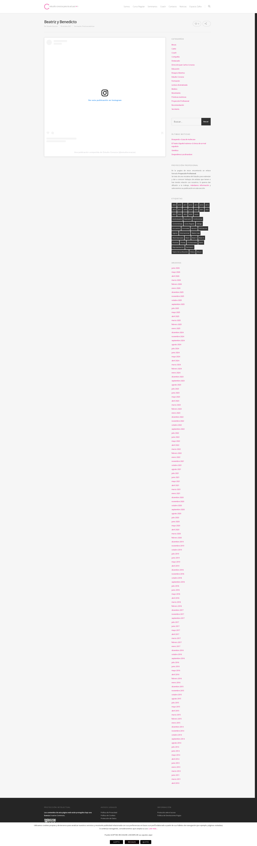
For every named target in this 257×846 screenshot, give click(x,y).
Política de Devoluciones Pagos (169, 815)
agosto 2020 (176, 513)
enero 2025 (176, 328)
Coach (163, 6)
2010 (179, 205)
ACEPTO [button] (116, 842)
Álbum (199, 252)
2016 (174, 210)
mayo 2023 (176, 397)
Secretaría (175, 109)
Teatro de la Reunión (180, 252)
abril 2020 (175, 529)
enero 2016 (176, 682)
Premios (175, 242)
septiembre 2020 (178, 509)
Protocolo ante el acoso (166, 812)
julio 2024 (175, 348)
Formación (78, 26)
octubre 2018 (177, 578)
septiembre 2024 (178, 340)
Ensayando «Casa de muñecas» (183, 139)
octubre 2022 (177, 425)
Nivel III (201, 238)
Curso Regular (189, 224)
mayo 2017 (176, 630)
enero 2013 (176, 767)
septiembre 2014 (178, 739)
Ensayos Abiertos (178, 73)
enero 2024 (176, 373)
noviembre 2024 (178, 336)
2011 (185, 205)
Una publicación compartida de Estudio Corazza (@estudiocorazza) (105, 152)
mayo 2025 (176, 312)
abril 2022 (175, 445)
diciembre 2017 (178, 610)
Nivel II (194, 238)
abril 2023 (175, 401)
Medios (174, 89)
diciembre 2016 (178, 650)
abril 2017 (175, 634)
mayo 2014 (176, 755)
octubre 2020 (177, 505)
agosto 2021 (176, 469)
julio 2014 (175, 747)
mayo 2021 (176, 481)
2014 (201, 205)
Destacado (176, 61)
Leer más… (153, 828)
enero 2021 (176, 493)
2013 (196, 205)
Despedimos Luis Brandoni (182, 154)
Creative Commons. (57, 815)
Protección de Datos (108, 818)
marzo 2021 (176, 489)
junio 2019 (175, 558)
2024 (179, 214)
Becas (174, 45)
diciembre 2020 (178, 497)
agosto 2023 (176, 385)
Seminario (189, 247)
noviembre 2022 (178, 421)
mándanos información (199, 185)
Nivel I (188, 238)
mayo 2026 (176, 272)
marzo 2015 (176, 715)
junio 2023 (175, 393)
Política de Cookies (108, 815)
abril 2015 (175, 711)
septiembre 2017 (178, 618)
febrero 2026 (177, 284)
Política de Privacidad (109, 812)
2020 (196, 210)
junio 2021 (175, 477)
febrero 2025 (177, 324)
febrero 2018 (177, 606)
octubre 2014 (177, 735)
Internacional (184, 233)
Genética (175, 150)
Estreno (194, 228)
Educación (175, 69)
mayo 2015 (176, 707)
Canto (174, 49)
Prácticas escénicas (88, 26)
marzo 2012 (176, 771)
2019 (190, 210)
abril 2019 (175, 566)
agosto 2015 (176, 699)
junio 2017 (175, 626)
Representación (178, 247)
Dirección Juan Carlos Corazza (183, 65)
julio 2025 (175, 308)
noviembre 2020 (178, 501)
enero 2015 (176, 723)
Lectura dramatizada (179, 85)
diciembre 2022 (178, 417)
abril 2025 (175, 316)
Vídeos (192, 252)
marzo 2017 (176, 638)
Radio (201, 242)
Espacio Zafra (195, 6)
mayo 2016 (176, 670)
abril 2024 (175, 360)
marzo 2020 (176, 534)
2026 (190, 214)
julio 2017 (175, 622)
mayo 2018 (176, 594)
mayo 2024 (176, 356)
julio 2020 (175, 517)
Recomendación (178, 105)
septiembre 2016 (178, 658)
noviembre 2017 (178, 614)
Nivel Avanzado (178, 238)
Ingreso (175, 233)
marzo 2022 (176, 449)
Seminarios (152, 6)
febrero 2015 (177, 719)
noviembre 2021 (178, 461)
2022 (207, 210)
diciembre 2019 (178, 542)
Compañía (175, 57)
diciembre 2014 (178, 727)
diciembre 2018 (178, 570)
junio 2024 (175, 352)
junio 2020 (175, 521)
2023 (174, 214)
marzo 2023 (176, 405)
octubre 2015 (177, 694)
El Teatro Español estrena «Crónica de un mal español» (189, 145)
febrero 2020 (177, 538)
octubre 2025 (177, 300)
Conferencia (197, 219)
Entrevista (185, 228)
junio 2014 (175, 751)
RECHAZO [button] (132, 842)
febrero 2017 (177, 642)
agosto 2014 (176, 743)
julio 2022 (175, 433)
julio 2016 (175, 662)
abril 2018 (175, 598)
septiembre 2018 (178, 582)
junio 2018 (175, 590)
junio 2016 (175, 666)
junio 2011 (175, 775)
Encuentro (176, 228)
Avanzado (187, 219)
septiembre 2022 (178, 429)
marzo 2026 (176, 280)
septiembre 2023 (178, 381)
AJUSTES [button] (145, 842)
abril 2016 (175, 674)
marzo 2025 (176, 320)
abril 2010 (175, 783)
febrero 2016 (177, 678)
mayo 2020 (176, 525)
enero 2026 (176, 288)
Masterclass (196, 233)
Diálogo (199, 224)
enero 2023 (176, 413)
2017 (179, 210)
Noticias (183, 6)
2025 (185, 214)
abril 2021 (175, 485)
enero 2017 (176, 646)
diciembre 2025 (178, 292)
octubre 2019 (177, 550)
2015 (207, 205)
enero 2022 (176, 457)
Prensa (183, 242)
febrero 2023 (177, 409)
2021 (201, 210)
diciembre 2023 (178, 377)
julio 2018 (175, 586)
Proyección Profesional (180, 101)
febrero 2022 (177, 453)
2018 (185, 210)
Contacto (173, 6)
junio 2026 (175, 268)
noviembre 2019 (178, 546)
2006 (174, 205)
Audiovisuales (177, 219)
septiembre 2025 (178, 304)
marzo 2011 (176, 779)
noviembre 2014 (178, 731)
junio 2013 (175, 763)
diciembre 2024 (178, 332)
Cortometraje (177, 224)
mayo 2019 (176, 562)
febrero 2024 (177, 369)
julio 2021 (175, 473)
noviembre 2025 (178, 296)
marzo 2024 (176, 365)
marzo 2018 (176, 602)
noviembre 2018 (178, 574)
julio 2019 (175, 554)
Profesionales (192, 242)
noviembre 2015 (178, 690)
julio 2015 (175, 703)
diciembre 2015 (178, 686)
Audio (196, 214)
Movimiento (176, 93)
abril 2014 (175, 759)
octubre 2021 (177, 465)
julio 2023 (175, 389)
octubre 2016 (177, 654)
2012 (190, 205)
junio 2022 (175, 437)
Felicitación (203, 228)
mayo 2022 (176, 441)
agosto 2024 (176, 344)
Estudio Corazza (52, 26)
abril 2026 (175, 276)
